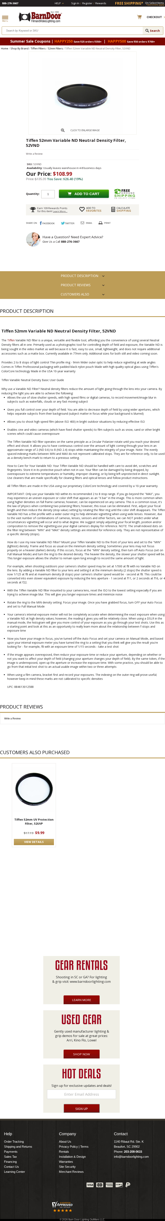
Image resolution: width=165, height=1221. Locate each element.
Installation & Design (72, 1156)
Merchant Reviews (71, 1171)
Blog (63, 1185)
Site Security (67, 1166)
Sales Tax (10, 1156)
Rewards (100, 3)
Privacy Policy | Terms (74, 1146)
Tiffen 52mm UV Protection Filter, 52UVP (34, 821)
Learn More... (60, 211)
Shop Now (81, 1054)
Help (58, 3)
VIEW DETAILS (34, 842)
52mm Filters (55, 48)
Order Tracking (14, 1141)
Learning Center (14, 1171)
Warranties (66, 1161)
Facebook (43, 1185)
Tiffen (11, 340)
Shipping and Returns (18, 1146)
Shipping (124, 209)
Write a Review (34, 153)
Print (107, 222)
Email (89, 222)
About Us (65, 1141)
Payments (11, 1151)
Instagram (73, 1185)
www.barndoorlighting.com (90, 981)
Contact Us (11, 1166)
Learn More (81, 1000)
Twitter (53, 1185)
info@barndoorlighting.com (131, 1156)
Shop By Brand (19, 48)
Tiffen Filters (38, 48)
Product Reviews (76, 285)
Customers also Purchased (75, 295)
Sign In (75, 3)
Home (4, 48)
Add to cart (86, 194)
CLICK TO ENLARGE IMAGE (85, 130)
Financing (10, 1161)
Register (87, 3)
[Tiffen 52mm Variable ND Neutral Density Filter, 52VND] (82, 133)
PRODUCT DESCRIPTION (79, 276)
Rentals (64, 1151)
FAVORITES (93, 209)
